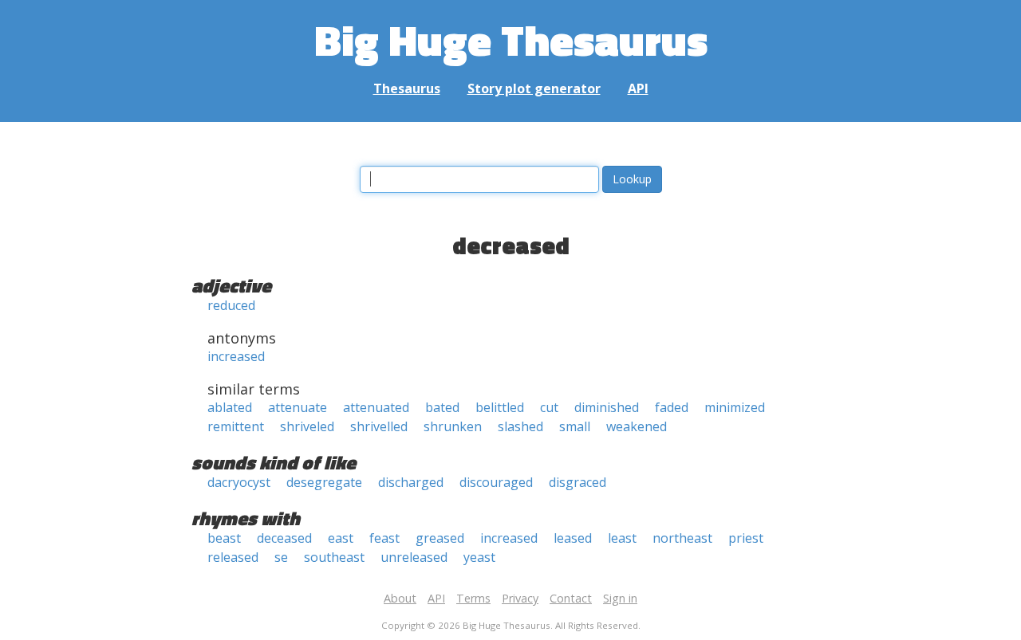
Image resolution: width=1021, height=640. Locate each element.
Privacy (520, 598)
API (638, 88)
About (400, 598)
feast (384, 538)
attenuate (297, 407)
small (574, 426)
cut (549, 407)
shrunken (453, 426)
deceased (284, 538)
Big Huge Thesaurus (511, 39)
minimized (734, 407)
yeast (479, 557)
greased (440, 538)
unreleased (413, 557)
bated (442, 407)
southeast (334, 557)
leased (573, 538)
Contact (571, 598)
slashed (520, 426)
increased (236, 356)
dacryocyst (238, 482)
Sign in (620, 598)
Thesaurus (406, 88)
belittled (499, 407)
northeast (682, 538)
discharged (410, 482)
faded (671, 407)
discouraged (496, 482)
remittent (235, 426)
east (340, 538)
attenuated (376, 407)
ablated (229, 407)
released (232, 557)
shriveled (307, 426)
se (281, 557)
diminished (606, 407)
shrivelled (379, 426)
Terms (473, 598)
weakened (636, 426)
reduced (231, 305)
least (622, 538)
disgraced (577, 482)
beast (224, 538)
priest (745, 538)
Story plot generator (534, 88)
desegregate (324, 482)
